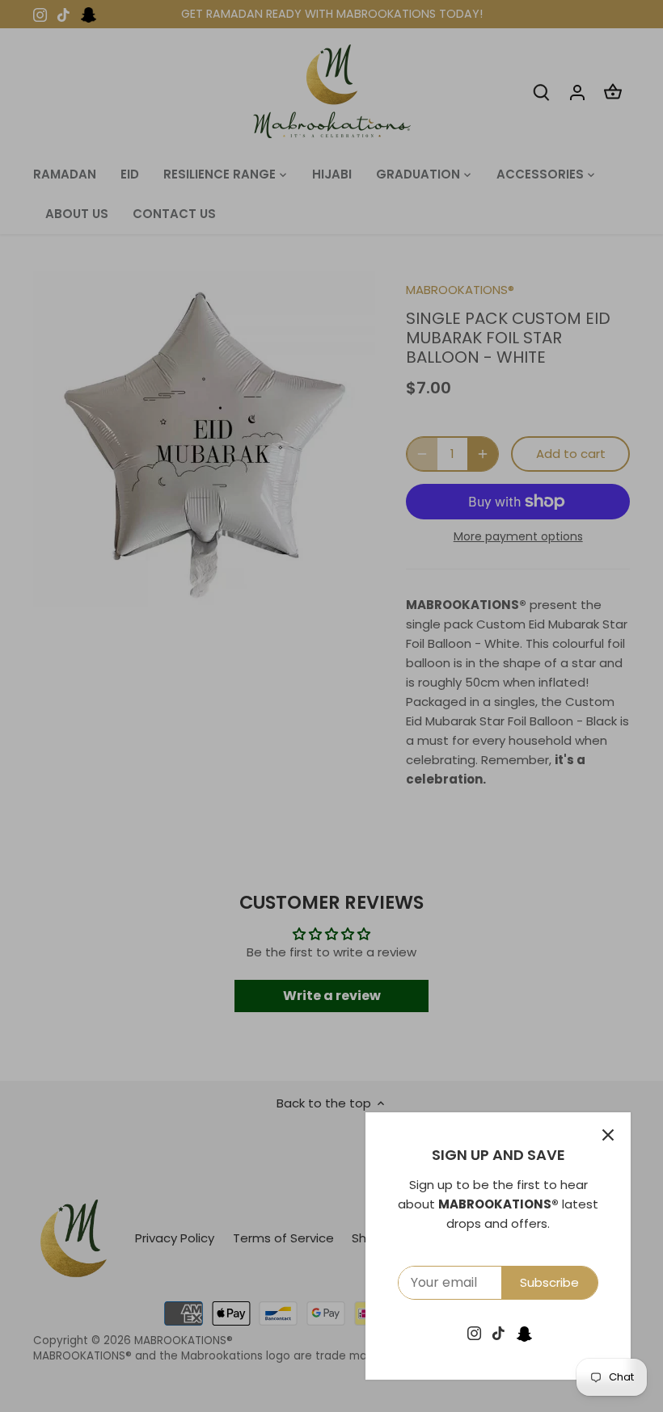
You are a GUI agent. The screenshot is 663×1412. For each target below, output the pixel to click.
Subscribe (549, 1282)
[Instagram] (474, 1332)
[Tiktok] (498, 1332)
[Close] (608, 1135)
